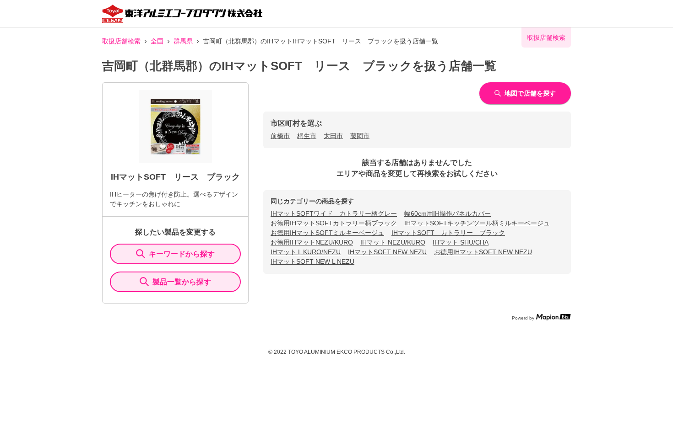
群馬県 (183, 41)
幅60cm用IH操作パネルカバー (447, 213)
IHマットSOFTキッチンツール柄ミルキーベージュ (477, 223)
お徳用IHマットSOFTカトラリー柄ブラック (334, 223)
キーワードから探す (182, 254)
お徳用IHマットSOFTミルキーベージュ (327, 232)
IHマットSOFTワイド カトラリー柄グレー (334, 213)
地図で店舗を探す (530, 93)
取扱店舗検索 (121, 41)
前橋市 (280, 135)
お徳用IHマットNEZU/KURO (312, 242)
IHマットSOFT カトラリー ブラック (448, 232)
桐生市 (306, 135)
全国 (157, 41)
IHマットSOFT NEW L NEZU (312, 261)
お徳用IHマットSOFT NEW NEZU (483, 252)
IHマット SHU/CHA (460, 242)
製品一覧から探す (181, 282)
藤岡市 (359, 135)
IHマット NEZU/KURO (392, 242)
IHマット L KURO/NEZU (306, 252)
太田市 (333, 135)
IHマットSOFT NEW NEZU (387, 252)
